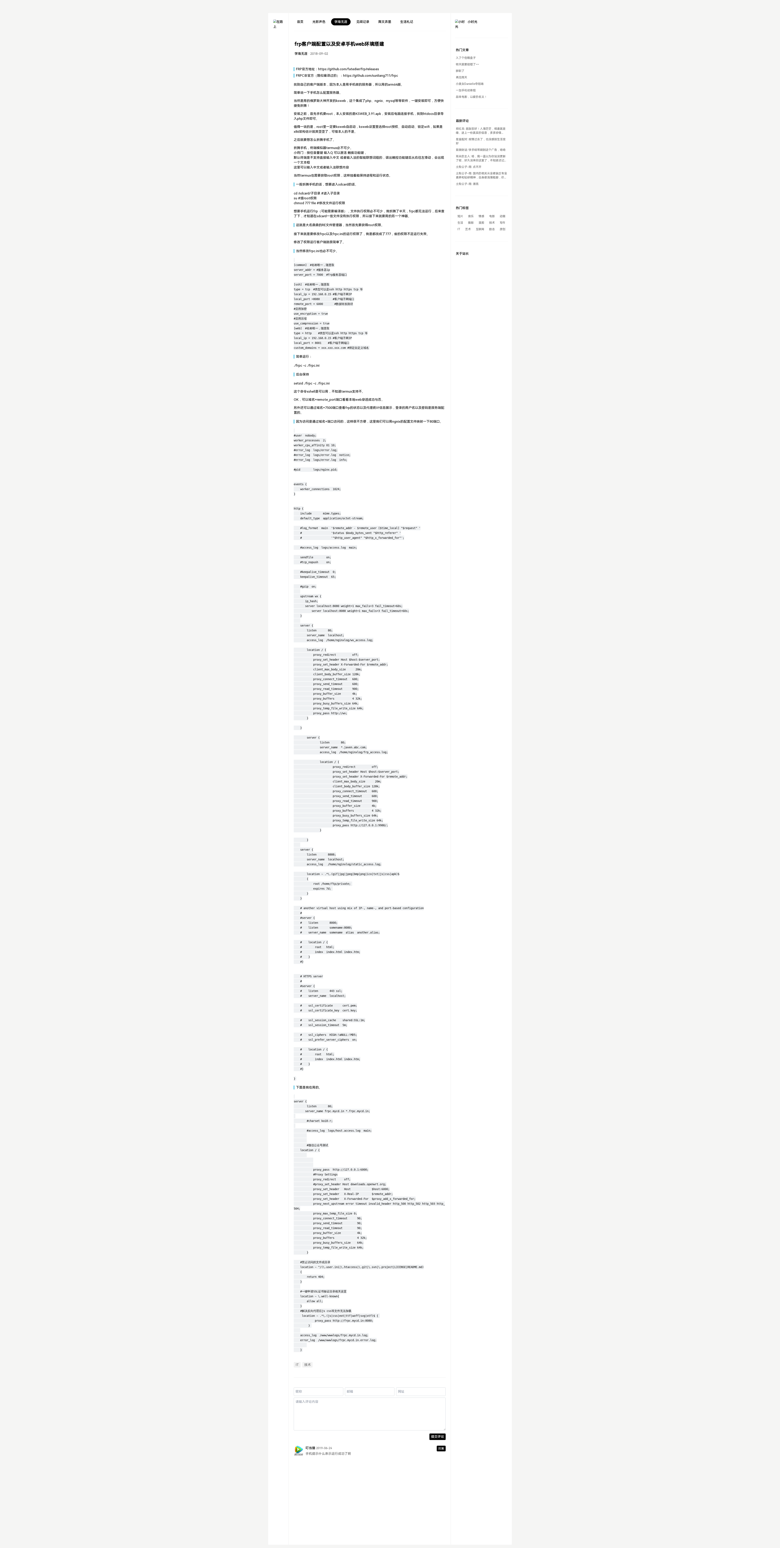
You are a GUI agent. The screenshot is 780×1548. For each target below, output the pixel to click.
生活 (460, 222)
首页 (300, 22)
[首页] (278, 38)
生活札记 (406, 22)
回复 (441, 1448)
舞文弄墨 (384, 22)
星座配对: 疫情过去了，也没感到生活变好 (481, 141)
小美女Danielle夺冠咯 (470, 83)
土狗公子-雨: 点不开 (468, 167)
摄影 (471, 222)
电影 (492, 216)
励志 (492, 229)
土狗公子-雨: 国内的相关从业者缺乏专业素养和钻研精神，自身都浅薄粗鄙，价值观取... (481, 175)
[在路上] (278, 24)
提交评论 (437, 1437)
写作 (502, 222)
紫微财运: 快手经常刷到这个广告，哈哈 (481, 149)
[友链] (278, 53)
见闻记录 (362, 22)
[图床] (278, 46)
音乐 (471, 216)
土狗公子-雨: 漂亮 (467, 184)
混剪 (481, 222)
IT (297, 1365)
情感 (481, 216)
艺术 (468, 229)
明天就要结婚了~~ (467, 64)
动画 (502, 216)
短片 (460, 216)
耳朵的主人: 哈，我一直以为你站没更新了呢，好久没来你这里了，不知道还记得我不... (481, 158)
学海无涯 (340, 22)
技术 (307, 1365)
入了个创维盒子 (466, 57)
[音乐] (278, 60)
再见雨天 (461, 77)
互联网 (480, 229)
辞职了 (460, 70)
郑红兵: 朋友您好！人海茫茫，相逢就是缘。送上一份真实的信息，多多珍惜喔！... (481, 131)
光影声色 (318, 22)
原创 (502, 229)
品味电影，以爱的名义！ (471, 96)
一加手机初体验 (466, 90)
